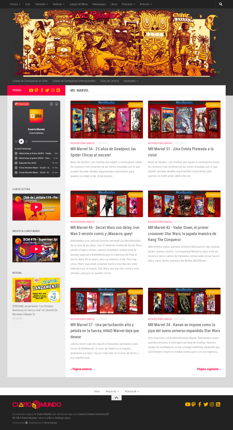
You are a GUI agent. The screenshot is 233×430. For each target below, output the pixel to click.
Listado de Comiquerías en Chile (29, 81)
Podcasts (127, 4)
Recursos (111, 391)
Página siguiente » (209, 369)
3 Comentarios (136, 195)
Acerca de (130, 391)
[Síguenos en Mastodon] (36, 90)
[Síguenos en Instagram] (53, 90)
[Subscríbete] (58, 90)
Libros (114, 4)
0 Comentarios (136, 105)
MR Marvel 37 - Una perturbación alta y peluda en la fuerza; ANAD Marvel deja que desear (104, 330)
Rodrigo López (62, 417)
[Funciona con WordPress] (26, 423)
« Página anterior (81, 369)
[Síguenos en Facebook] (42, 90)
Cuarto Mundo (44, 414)
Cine (27, 4)
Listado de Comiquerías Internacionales (74, 81)
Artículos (145, 4)
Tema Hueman (50, 422)
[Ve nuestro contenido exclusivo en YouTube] (31, 90)
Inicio (97, 391)
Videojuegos (99, 4)
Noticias (57, 4)
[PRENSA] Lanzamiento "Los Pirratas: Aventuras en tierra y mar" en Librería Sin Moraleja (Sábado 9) (35, 310)
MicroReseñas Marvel (82, 143)
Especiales (130, 81)
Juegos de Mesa (78, 4)
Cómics (14, 4)
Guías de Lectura (109, 81)
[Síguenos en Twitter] (47, 90)
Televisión (40, 4)
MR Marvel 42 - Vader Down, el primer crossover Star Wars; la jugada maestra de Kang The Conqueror (182, 233)
